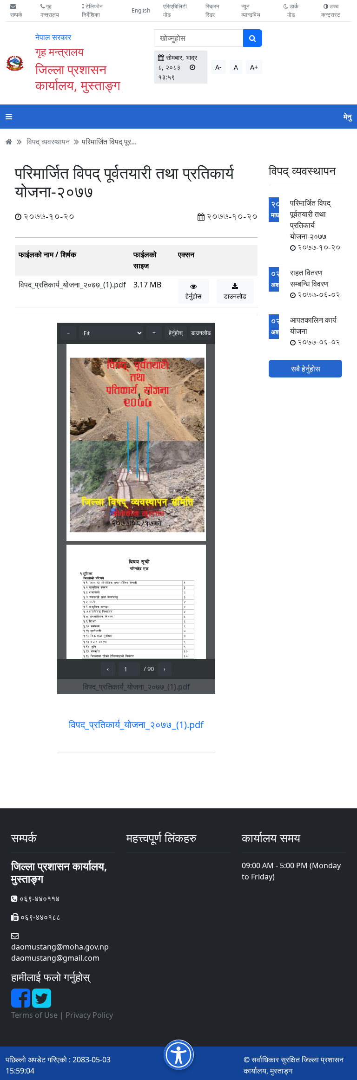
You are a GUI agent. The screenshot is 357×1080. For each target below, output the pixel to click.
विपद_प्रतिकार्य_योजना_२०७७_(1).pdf (72, 285)
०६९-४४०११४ (39, 898)
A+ (254, 67)
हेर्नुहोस (193, 296)
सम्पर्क (16, 15)
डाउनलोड (235, 296)
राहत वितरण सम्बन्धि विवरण (315, 283)
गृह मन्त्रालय (49, 10)
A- (218, 67)
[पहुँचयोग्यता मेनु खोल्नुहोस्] (179, 1055)
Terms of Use (34, 1015)
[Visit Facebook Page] (21, 1003)
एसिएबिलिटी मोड (175, 10)
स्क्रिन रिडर (212, 10)
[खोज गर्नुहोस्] (252, 38)
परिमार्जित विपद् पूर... (109, 142)
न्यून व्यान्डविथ (250, 10)
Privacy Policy (89, 1015)
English (141, 10)
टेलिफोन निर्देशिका (92, 10)
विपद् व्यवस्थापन (48, 142)
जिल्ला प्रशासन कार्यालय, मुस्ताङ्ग (77, 77)
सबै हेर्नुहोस (305, 369)
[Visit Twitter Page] (41, 1003)
